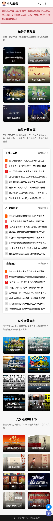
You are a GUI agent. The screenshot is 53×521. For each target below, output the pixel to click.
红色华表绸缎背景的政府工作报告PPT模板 (28, 248)
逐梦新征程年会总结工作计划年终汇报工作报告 (28, 309)
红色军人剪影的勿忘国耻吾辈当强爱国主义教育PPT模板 (28, 237)
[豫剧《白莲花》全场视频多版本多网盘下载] (39, 94)
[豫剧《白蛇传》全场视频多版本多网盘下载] (39, 75)
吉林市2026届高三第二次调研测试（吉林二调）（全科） (28, 187)
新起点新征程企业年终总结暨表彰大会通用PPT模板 (28, 277)
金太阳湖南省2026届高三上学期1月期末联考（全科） (28, 171)
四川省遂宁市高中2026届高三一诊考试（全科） (28, 193)
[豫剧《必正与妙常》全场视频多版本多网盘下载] (39, 56)
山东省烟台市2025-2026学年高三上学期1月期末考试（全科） (28, 177)
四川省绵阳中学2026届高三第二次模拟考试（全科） (28, 182)
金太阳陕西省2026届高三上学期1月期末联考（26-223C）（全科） (28, 166)
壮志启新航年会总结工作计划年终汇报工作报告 (28, 287)
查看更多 (42, 153)
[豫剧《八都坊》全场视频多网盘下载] (39, 113)
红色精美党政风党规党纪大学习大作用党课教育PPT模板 (28, 243)
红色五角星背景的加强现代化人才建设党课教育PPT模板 (28, 216)
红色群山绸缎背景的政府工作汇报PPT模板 (28, 227)
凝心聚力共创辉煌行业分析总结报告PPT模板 (28, 282)
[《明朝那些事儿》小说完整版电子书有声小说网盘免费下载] (39, 443)
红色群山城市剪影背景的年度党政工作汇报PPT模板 (28, 232)
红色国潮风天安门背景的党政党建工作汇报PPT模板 (28, 254)
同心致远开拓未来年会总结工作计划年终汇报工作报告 (28, 304)
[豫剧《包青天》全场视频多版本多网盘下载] (14, 75)
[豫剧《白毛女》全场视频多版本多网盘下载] (14, 94)
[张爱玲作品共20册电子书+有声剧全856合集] (39, 500)
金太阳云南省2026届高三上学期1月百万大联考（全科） (28, 161)
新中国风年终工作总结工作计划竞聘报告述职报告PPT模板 (28, 293)
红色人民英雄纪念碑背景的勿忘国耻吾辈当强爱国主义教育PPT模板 (28, 221)
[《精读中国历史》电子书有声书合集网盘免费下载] (14, 443)
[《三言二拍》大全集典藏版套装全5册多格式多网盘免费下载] (39, 462)
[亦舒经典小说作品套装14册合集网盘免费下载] (14, 500)
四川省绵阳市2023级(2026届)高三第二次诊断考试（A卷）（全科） (28, 198)
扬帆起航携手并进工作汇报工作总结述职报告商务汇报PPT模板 (28, 271)
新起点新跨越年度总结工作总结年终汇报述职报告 (28, 298)
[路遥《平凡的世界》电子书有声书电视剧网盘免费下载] (14, 462)
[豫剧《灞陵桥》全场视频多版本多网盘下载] (14, 113)
